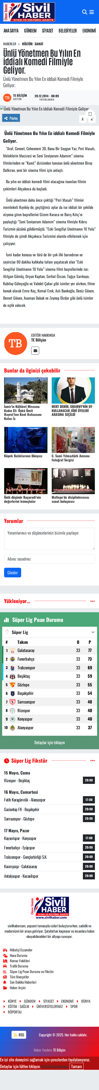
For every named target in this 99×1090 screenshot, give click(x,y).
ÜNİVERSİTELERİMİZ (50, 1006)
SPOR (74, 1006)
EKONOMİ (89, 30)
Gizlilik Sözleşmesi (54, 1066)
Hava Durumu (18, 955)
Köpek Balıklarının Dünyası (23, 455)
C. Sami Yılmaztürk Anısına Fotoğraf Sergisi (71, 457)
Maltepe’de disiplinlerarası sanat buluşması (70, 499)
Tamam (76, 1066)
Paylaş (14, 118)
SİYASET (47, 30)
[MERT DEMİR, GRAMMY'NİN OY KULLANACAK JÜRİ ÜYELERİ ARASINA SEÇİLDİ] (73, 390)
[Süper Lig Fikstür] (92, 760)
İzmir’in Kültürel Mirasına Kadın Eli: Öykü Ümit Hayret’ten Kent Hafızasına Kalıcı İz (23, 412)
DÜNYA (85, 1001)
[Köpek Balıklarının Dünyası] (26, 439)
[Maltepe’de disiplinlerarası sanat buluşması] (73, 480)
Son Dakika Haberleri (23, 982)
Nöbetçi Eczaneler (21, 949)
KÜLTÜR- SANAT (32, 43)
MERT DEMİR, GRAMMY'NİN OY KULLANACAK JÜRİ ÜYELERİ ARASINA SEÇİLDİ (72, 410)
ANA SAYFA (11, 30)
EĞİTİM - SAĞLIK (18, 1006)
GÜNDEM (30, 30)
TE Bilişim (38, 340)
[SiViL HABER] (29, 12)
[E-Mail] (35, 351)
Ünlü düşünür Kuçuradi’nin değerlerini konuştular (22, 499)
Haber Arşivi (17, 987)
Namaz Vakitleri (20, 960)
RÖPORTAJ (14, 1011)
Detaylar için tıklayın (49, 742)
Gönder (12, 572)
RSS (21, 1034)
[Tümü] (92, 601)
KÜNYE (12, 1001)
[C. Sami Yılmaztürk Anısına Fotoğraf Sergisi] (73, 439)
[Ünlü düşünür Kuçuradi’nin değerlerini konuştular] (26, 480)
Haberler (9, 43)
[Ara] (84, 12)
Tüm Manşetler (19, 976)
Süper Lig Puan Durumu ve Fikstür (32, 971)
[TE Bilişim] (15, 343)
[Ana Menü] (91, 12)
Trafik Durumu (19, 965)
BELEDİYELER (68, 30)
